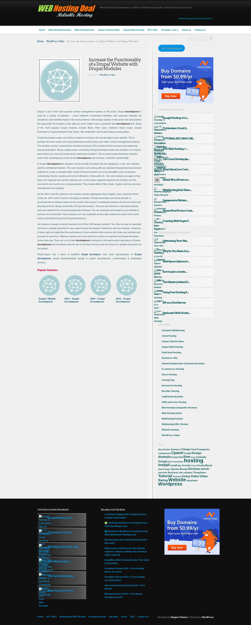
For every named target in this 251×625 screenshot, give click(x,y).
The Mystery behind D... (176, 282)
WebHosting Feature (172, 418)
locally (201, 465)
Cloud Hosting (169, 336)
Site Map (113, 616)
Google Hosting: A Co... (176, 117)
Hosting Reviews (97, 616)
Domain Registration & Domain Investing (183, 363)
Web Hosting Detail (172, 413)
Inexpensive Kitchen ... (175, 200)
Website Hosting (170, 430)
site (181, 472)
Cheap (185, 449)
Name (161, 469)
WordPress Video (55, 41)
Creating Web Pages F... (176, 220)
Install (164, 465)
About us (186, 30)
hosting (193, 460)
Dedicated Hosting (171, 352)
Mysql (208, 465)
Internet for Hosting (172, 385)
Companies (203, 449)
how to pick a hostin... (175, 271)
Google (163, 461)
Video (195, 476)
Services (173, 472)
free (186, 457)
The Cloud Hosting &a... (176, 159)
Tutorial (165, 476)
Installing (175, 465)
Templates (199, 472)
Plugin (167, 469)
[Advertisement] (95, 320)
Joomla (186, 465)
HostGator (178, 462)
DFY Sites (153, 30)
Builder (166, 449)
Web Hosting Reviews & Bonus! (195, 18)
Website (177, 479)
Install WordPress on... (176, 179)
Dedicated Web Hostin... (176, 312)
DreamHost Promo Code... (178, 210)
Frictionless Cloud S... (175, 128)
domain (164, 457)
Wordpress (170, 483)
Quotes (175, 469)
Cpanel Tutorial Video (109, 30)
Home (42, 30)
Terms (124, 616)
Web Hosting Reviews (60, 30)
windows (192, 480)
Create (187, 453)
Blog (160, 449)
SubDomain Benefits (172, 396)
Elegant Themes (179, 617)
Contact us (200, 30)
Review (184, 469)
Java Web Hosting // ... (175, 148)
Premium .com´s (169, 30)
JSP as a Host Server (174, 302)
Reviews (194, 468)
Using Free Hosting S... (176, 292)
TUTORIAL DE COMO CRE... (178, 138)
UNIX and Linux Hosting (174, 402)
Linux (194, 465)
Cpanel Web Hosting (133, 30)
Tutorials (177, 476)
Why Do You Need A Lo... (176, 251)
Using (186, 476)
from (193, 457)
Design (197, 453)
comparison (164, 453)
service (162, 472)
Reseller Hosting (170, 391)
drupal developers (91, 254)
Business (176, 449)
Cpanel (177, 453)
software (188, 472)
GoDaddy (201, 457)
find (181, 457)
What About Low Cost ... (176, 169)
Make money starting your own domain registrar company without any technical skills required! (126, 551)
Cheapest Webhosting (173, 330)
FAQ (132, 616)
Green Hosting (169, 374)
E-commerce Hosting (173, 369)
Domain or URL (170, 358)
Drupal (174, 457)
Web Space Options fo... (176, 261)
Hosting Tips (168, 380)
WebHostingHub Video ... (177, 190)
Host (170, 462)
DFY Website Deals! (172, 48)
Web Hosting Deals (84, 30)
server (205, 468)
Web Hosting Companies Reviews (179, 407)
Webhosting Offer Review (175, 424)
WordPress (208, 617)
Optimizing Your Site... (175, 240)
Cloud (193, 449)
